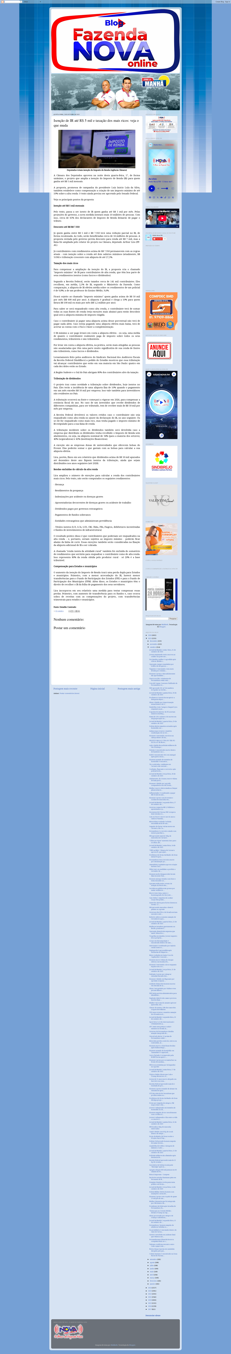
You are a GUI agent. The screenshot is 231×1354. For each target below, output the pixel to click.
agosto (152, 1262)
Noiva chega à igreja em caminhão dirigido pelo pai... (162, 1250)
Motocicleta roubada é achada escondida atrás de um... (160, 822)
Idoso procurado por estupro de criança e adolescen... (161, 1216)
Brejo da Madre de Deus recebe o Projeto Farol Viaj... (161, 1137)
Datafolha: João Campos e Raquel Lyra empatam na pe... (163, 708)
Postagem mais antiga (129, 689)
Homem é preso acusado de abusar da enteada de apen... (163, 1089)
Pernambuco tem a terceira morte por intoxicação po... (161, 860)
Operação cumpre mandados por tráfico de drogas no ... (161, 665)
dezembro (154, 641)
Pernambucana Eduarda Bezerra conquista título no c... (161, 1240)
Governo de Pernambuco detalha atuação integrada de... (161, 1032)
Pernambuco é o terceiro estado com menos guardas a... (162, 832)
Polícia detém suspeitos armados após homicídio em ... (163, 727)
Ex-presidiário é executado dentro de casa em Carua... (162, 1231)
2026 (150, 635)
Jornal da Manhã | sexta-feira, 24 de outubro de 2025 (162, 846)
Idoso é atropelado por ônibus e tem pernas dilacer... (162, 989)
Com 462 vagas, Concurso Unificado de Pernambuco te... (163, 684)
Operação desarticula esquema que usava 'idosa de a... (162, 932)
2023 (150, 1291)
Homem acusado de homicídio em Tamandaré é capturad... (161, 1051)
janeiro (153, 1284)
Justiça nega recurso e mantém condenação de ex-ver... (160, 732)
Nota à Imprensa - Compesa (159, 1174)
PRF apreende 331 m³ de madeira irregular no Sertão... (161, 689)
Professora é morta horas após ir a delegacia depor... (162, 698)
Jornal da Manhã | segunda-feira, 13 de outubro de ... (162, 1221)
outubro (153, 647)
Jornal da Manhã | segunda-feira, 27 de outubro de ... (162, 803)
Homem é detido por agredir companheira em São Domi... (160, 784)
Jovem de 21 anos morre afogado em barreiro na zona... (162, 1080)
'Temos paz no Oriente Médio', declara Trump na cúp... (160, 1212)
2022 (150, 1294)
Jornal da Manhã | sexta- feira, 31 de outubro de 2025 (162, 651)
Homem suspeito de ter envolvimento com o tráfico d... (163, 1113)
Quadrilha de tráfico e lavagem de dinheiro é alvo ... (161, 1147)
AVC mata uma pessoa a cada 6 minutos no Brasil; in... (160, 1027)
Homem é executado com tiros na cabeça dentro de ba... (161, 736)
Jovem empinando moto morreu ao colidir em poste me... (162, 655)
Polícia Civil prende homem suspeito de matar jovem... (162, 1142)
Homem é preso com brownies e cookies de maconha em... (161, 799)
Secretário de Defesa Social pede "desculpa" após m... (161, 1166)
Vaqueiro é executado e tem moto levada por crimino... (161, 670)
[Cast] (172, 188)
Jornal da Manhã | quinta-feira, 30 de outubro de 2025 (162, 694)
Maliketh (165, 624)
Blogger (162, 627)
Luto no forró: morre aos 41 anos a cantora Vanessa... (162, 818)
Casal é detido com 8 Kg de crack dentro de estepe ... (161, 1132)
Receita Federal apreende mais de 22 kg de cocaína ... (162, 1161)
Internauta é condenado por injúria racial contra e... (162, 946)
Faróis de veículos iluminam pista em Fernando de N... (162, 1178)
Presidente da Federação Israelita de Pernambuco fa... (162, 1207)
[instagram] (153, 197)
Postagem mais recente (65, 689)
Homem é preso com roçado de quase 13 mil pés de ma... (163, 1197)
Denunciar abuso (153, 1315)
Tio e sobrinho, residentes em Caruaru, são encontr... (160, 765)
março (152, 1278)
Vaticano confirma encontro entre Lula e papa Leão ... (161, 1245)
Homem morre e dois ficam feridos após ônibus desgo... (162, 1046)
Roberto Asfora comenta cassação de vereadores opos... (162, 918)
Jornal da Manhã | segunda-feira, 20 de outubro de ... (162, 1018)
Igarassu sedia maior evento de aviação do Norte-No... (160, 884)
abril (152, 1275)
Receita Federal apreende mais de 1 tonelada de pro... (162, 1085)
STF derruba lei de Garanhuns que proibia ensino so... (161, 1094)
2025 (150, 638)
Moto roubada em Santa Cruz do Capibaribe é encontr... (161, 956)
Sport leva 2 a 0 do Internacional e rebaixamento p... (161, 1023)
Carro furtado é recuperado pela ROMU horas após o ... (161, 1056)
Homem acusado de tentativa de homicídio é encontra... (160, 760)
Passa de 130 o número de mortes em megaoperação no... (162, 717)
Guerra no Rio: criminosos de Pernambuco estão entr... (160, 679)
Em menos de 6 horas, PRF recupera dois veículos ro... (162, 813)
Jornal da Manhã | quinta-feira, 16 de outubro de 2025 (162, 1123)
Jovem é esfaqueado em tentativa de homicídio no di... (162, 1108)
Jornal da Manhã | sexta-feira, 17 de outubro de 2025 (162, 1070)
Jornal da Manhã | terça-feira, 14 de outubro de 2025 (162, 1188)
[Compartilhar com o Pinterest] (79, 611)
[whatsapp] (169, 197)
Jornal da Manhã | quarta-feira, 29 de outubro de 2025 (163, 722)
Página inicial (97, 689)
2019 (150, 1303)
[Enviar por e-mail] (69, 611)
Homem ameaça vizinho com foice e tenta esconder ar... (162, 880)
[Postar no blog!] (72, 611)
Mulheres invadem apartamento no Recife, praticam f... (162, 927)
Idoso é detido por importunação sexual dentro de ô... (161, 703)
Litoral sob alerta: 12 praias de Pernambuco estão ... (160, 1037)
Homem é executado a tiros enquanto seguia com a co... (162, 965)
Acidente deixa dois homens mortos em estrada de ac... (162, 985)
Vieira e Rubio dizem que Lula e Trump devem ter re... (161, 1075)
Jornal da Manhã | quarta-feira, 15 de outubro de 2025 (163, 1151)
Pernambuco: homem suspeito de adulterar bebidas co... (161, 1226)
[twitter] (157, 197)
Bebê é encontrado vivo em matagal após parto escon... (162, 756)
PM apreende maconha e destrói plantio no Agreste (161, 908)
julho (152, 1265)
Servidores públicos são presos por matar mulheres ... (162, 889)
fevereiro (153, 1281)
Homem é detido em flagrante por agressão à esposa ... (161, 980)
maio (152, 1272)
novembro (154, 644)
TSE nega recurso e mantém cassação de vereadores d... (162, 1013)
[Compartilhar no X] (74, 611)
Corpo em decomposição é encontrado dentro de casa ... (160, 942)
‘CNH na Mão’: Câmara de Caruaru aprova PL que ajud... (162, 851)
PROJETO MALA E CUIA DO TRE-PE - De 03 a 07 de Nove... (162, 741)
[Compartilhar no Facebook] (76, 611)
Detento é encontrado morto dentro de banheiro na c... (162, 751)
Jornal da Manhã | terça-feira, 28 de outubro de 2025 (162, 775)
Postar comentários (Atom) (69, 693)
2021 (150, 1297)
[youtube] (161, 197)
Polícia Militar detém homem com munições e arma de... (161, 1193)
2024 (150, 1288)
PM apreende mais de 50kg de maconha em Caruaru (160, 837)
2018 (150, 1306)
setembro (153, 1259)
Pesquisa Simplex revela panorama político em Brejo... (162, 1183)
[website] (173, 197)
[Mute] (158, 188)
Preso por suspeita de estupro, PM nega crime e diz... (161, 1104)
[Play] (152, 188)
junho (152, 1269)
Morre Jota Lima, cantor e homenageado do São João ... (161, 894)
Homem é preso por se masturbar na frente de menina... (162, 1061)
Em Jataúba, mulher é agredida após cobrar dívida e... (162, 660)
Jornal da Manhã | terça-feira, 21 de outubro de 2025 (162, 970)
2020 (150, 1300)
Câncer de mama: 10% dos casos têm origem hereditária (162, 1008)
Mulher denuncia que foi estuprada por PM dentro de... (162, 1202)
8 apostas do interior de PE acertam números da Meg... (162, 713)
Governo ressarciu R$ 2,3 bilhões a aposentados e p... (161, 808)
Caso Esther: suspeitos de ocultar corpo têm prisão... (161, 899)
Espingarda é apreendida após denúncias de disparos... (160, 951)
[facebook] (150, 197)
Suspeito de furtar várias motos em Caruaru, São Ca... (162, 827)
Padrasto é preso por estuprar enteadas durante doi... (160, 975)
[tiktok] (165, 197)
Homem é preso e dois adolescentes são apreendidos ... (162, 674)
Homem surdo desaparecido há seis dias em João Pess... (162, 875)
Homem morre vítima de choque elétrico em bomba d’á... (161, 961)
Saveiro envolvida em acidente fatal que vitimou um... (162, 1235)
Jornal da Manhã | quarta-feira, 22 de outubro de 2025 (163, 922)
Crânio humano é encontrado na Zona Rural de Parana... (163, 1255)
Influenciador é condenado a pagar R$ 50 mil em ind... (162, 794)
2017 (150, 1309)
